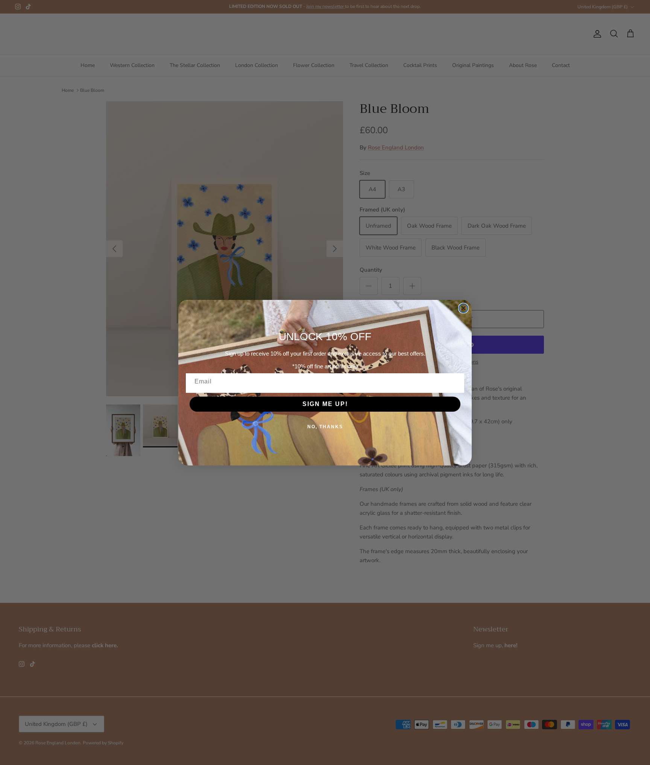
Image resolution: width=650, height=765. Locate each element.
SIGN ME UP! (325, 404)
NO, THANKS (325, 426)
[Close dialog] (463, 308)
